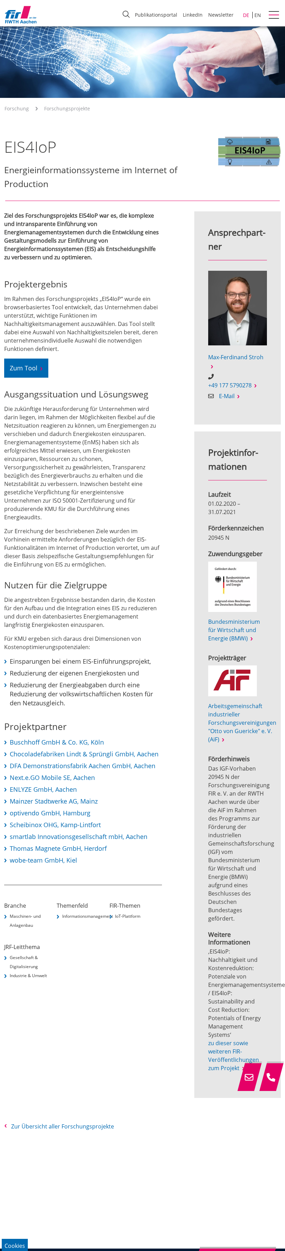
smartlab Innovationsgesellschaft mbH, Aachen (78, 836)
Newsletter (221, 14)
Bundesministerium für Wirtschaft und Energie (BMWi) (234, 630)
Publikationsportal (156, 14)
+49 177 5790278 (230, 385)
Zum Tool (24, 368)
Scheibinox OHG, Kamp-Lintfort (55, 825)
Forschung (17, 108)
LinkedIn (193, 14)
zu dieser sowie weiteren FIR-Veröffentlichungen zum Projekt (233, 1055)
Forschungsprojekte (67, 108)
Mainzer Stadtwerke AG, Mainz (54, 801)
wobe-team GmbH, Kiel (43, 860)
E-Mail (227, 396)
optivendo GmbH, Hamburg (50, 813)
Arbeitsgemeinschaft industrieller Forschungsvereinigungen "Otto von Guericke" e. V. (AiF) (242, 722)
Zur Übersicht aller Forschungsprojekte (62, 1126)
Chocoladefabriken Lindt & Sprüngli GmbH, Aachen (84, 754)
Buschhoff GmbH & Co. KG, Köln (57, 742)
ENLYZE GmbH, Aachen (43, 789)
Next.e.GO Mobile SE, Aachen (52, 777)
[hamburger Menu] (275, 16)
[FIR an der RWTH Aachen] (20, 14)
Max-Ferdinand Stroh (235, 357)
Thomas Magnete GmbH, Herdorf (58, 848)
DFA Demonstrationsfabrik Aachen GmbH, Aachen (82, 766)
